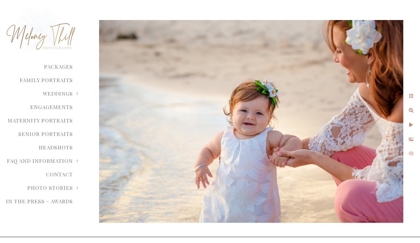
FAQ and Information (40, 160)
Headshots (56, 147)
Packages (58, 66)
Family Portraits (46, 80)
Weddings (58, 93)
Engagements (51, 106)
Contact (59, 174)
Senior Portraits (45, 133)
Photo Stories (50, 187)
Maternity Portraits (40, 120)
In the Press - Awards (39, 201)
